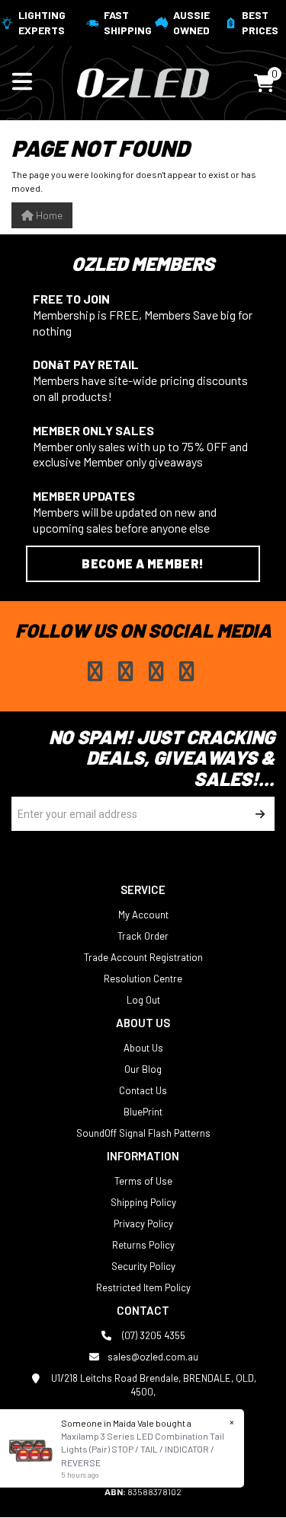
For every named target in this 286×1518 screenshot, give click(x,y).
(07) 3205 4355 (152, 1335)
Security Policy (143, 1266)
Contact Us (143, 1090)
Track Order (143, 936)
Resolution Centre (143, 978)
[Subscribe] (257, 814)
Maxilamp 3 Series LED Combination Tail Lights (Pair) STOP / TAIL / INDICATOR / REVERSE (142, 1448)
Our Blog (143, 1069)
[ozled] (143, 81)
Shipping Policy (143, 1202)
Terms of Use (143, 1181)
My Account (143, 915)
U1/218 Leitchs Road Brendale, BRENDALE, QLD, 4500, (152, 1385)
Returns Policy (143, 1245)
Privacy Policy (143, 1223)
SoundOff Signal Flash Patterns (143, 1133)
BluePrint (143, 1112)
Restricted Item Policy (143, 1287)
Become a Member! (143, 563)
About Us (143, 1048)
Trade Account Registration (143, 957)
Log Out (143, 1000)
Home (48, 214)
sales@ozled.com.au (153, 1357)
